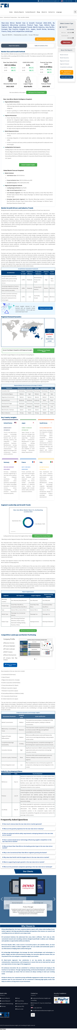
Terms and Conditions (22, 1003)
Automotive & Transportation (10, 17)
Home (11, 12)
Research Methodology (7, 1003)
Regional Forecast (64, 61)
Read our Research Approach (29, 630)
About (18, 998)
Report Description (14, 45)
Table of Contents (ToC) (41, 45)
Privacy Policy (20, 1001)
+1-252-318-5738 (68, 1)
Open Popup (3, 1029)
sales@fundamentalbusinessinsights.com (49, 1)
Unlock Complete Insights (28, 164)
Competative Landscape (66, 67)
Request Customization (45, 308)
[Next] (51, 648)
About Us (44, 12)
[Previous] (20, 648)
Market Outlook (64, 55)
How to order (19, 1009)
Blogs (38, 12)
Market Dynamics (64, 58)
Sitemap (3, 1006)
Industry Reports (19, 12)
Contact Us (51, 12)
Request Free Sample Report (37, 92)
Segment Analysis (64, 64)
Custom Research (30, 12)
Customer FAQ (20, 1006)
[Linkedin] (76, 1)
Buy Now (67, 42)
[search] (75, 12)
